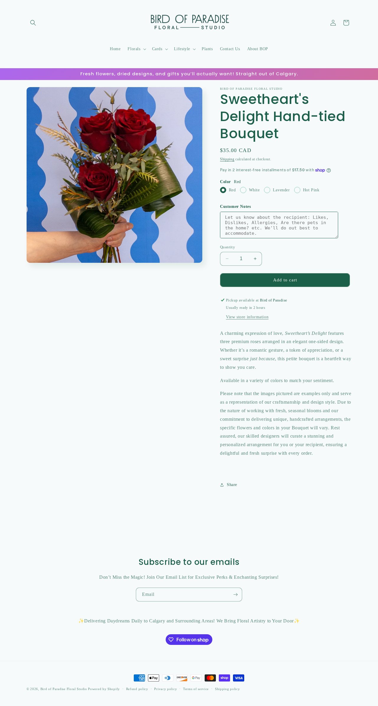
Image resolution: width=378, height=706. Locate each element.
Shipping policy (227, 689)
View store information (247, 317)
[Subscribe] (235, 594)
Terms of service (196, 689)
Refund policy (137, 689)
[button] (33, 22)
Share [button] (232, 484)
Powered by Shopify (104, 689)
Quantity (227, 247)
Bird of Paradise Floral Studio (64, 689)
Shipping (227, 159)
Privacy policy (165, 689)
